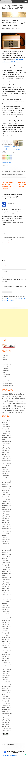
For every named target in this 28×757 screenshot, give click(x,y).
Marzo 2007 (5, 724)
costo (16, 396)
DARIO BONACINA (8, 365)
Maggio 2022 (5, 516)
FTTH (6, 400)
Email (4, 266)
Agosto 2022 (5, 511)
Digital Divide (7, 398)
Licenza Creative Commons (10, 737)
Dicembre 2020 (5, 549)
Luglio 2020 (4, 558)
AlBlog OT (5, 355)
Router (23, 406)
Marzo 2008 (5, 702)
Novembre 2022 (6, 505)
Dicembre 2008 (5, 685)
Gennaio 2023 (5, 501)
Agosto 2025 (5, 443)
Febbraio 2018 (5, 613)
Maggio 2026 (5, 426)
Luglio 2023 (4, 490)
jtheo (4, 376)
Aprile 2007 (4, 722)
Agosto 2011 (5, 643)
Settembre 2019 (6, 577)
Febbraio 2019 (5, 590)
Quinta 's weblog (7, 383)
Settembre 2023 (6, 486)
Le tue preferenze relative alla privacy (15, 752)
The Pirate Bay (17, 410)
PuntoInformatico (22, 403)
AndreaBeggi (6, 361)
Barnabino (4, 174)
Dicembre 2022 (5, 503)
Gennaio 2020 (5, 569)
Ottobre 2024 (5, 462)
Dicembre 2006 (5, 730)
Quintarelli (11, 405)
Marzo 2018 (5, 611)
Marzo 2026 (5, 430)
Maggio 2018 (5, 607)
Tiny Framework (10, 744)
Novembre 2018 (6, 596)
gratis (14, 400)
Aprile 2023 (4, 496)
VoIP (22, 171)
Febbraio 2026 (5, 431)
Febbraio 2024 (5, 477)
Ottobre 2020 (5, 552)
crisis (4, 363)
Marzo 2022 (5, 520)
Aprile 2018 (4, 609)
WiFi (16, 412)
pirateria (10, 403)
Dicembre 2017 (5, 617)
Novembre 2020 (6, 550)
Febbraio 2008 (5, 703)
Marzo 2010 (5, 658)
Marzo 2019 (5, 588)
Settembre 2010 (6, 651)
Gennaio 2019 (5, 592)
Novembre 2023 (6, 482)
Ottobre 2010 (5, 649)
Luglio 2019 (4, 581)
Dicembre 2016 (5, 626)
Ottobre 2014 (5, 630)
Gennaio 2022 (5, 524)
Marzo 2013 (5, 634)
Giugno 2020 (5, 560)
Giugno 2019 (5, 583)
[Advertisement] (14, 323)
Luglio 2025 (4, 445)
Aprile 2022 (4, 518)
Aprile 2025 (4, 450)
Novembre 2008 (6, 686)
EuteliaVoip (22, 398)
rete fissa (19, 406)
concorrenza (11, 396)
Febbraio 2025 (5, 454)
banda (7, 394)
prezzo (15, 403)
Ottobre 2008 (5, 688)
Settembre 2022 (6, 509)
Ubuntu (3, 412)
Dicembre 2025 (5, 435)
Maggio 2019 (5, 584)
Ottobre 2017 (5, 618)
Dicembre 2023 (5, 481)
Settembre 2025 (6, 441)
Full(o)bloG (6, 368)
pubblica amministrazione (13, 174)
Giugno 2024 (5, 469)
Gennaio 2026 (5, 433)
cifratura (6, 396)
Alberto (3, 28)
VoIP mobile (10, 412)
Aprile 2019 (4, 586)
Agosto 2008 (5, 692)
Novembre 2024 (6, 460)
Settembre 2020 (6, 554)
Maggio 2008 (5, 698)
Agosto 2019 (5, 579)
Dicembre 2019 (5, 571)
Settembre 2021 (6, 532)
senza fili (18, 408)
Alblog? (5, 357)
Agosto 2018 (5, 601)
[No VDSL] (8, 345)
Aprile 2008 (4, 700)
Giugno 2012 (5, 635)
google (9, 400)
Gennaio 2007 (5, 728)
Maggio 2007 (5, 720)
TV (25, 410)
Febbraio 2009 (5, 681)
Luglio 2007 (4, 717)
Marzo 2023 (5, 498)
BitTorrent (13, 394)
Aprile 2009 (4, 677)
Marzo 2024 (5, 475)
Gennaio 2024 (5, 479)
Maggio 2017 (5, 620)
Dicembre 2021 (5, 526)
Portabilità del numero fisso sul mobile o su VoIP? (17, 148)
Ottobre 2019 (5, 575)
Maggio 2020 (5, 562)
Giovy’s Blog (6, 370)
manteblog (6, 380)
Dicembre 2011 (5, 641)
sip (23, 174)
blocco (18, 394)
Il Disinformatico (7, 374)
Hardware (19, 400)
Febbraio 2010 (5, 660)
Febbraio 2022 (5, 522)
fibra (3, 400)
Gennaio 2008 (5, 705)
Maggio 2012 (5, 637)
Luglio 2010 (4, 652)
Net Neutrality (8, 402)
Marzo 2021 (5, 543)
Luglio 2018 (4, 603)
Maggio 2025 (5, 448)
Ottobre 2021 (5, 530)
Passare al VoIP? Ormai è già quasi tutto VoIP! (6, 148)
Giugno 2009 (5, 673)
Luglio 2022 (4, 513)
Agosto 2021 (5, 533)
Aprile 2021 (4, 541)
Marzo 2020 (5, 566)
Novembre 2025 (6, 437)
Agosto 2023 (5, 488)
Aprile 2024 (4, 473)
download (14, 398)
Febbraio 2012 (5, 639)
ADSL (3, 394)
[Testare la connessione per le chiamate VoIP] (7, 157)
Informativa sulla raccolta (9, 755)
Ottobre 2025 (5, 439)
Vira (6, 412)
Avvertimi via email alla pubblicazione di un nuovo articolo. (14, 288)
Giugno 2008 (5, 696)
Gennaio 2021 (5, 547)
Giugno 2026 (5, 424)
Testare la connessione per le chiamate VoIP (6, 162)
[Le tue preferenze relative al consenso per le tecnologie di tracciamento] (25, 754)
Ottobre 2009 (5, 668)
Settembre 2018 (6, 600)
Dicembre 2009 (5, 664)
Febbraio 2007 (5, 726)
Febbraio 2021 (5, 545)
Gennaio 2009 (5, 683)
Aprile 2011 (4, 645)
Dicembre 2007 (5, 707)
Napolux (5, 382)
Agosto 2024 (5, 465)
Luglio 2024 (4, 467)
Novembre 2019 (6, 573)
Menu (25, 1)
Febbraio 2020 (5, 567)
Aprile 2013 (4, 632)
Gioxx (4, 372)
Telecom (9, 410)
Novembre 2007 (6, 709)
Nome (4, 260)
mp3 (3, 401)
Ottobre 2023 (5, 484)
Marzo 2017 (5, 624)
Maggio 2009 (5, 675)
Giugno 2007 (5, 719)
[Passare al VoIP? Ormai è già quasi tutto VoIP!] (7, 143)
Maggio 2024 (5, 471)
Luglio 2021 (4, 535)
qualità (20, 174)
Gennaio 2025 (5, 456)
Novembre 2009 (6, 666)
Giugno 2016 (5, 628)
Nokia (22, 401)
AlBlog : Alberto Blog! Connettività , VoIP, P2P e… (14, 6)
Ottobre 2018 (5, 598)
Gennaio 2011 (5, 647)
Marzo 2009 (5, 679)
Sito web (4, 271)
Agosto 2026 (5, 420)
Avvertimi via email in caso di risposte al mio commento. (14, 280)
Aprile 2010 (4, 656)
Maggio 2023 (5, 494)
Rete (19, 171)
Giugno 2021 (5, 537)
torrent (22, 410)
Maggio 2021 (5, 539)
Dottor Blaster (6, 366)
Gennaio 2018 (5, 615)
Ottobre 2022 (5, 507)
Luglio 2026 (4, 422)
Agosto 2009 (5, 671)
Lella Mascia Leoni (7, 378)
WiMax (20, 412)
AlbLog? (5, 359)
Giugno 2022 (5, 515)
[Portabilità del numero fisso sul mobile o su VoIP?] (18, 143)
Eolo (18, 398)
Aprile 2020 (4, 564)
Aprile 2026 (4, 428)
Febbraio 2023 (5, 499)
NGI (20, 401)
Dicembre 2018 (5, 594)
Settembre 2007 (6, 713)
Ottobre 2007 (5, 711)
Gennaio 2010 (5, 662)
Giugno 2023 (5, 492)
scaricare (11, 408)
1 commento (17, 28)
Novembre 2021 (6, 528)
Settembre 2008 (6, 690)
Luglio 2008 (4, 694)
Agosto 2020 (5, 556)
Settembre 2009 (6, 669)
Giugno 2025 (5, 447)
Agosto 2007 (5, 715)
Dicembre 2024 (5, 458)
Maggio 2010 (5, 654)
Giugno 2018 (5, 605)
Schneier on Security (8, 385)
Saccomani (4, 408)
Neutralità (16, 401)
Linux (22, 400)
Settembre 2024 (6, 464)
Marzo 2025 (5, 452)
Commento (5, 243)
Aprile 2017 (4, 622)
